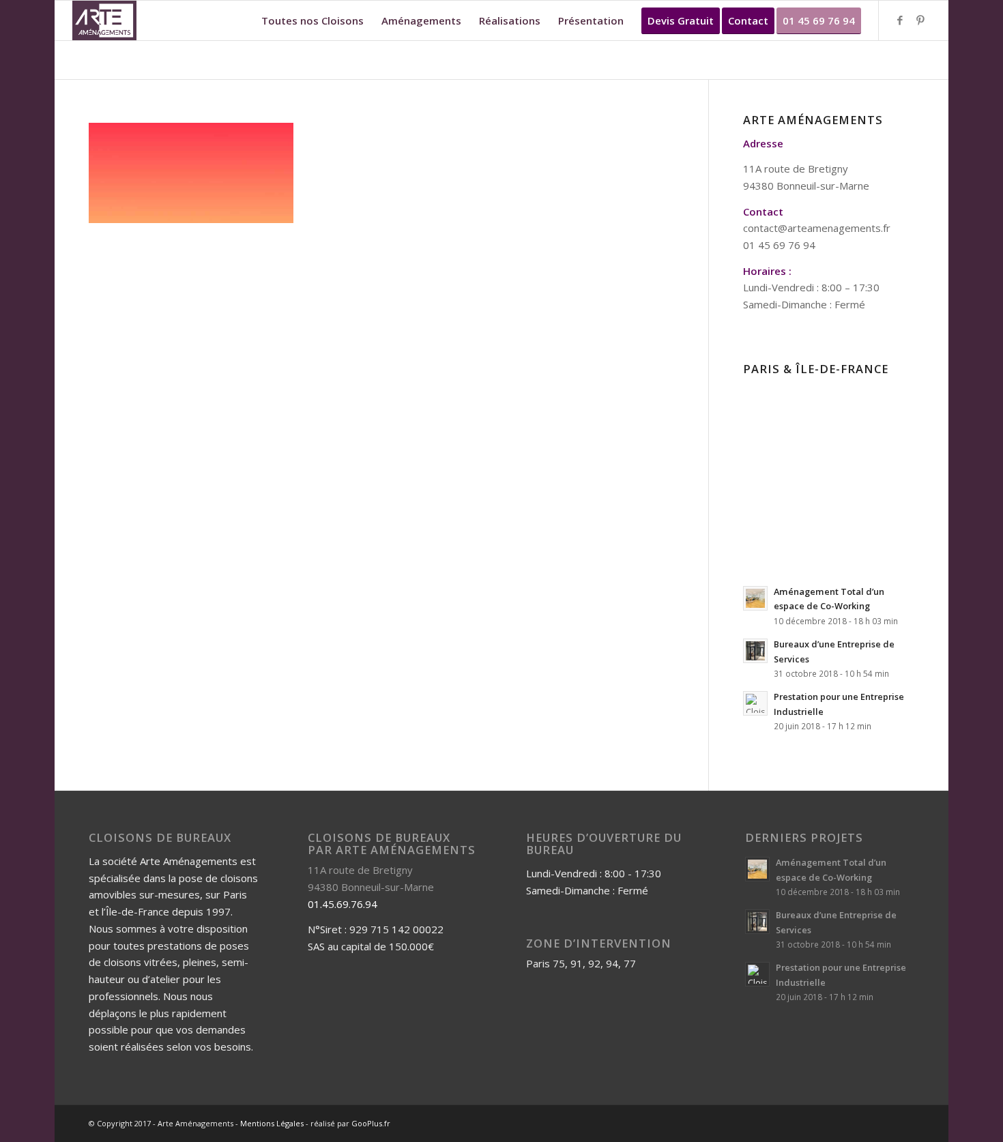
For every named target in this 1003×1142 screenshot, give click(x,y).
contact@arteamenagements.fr (816, 228)
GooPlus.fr (370, 1123)
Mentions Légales (272, 1123)
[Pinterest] (920, 20)
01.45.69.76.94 (342, 904)
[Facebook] (900, 20)
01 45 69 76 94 (779, 245)
